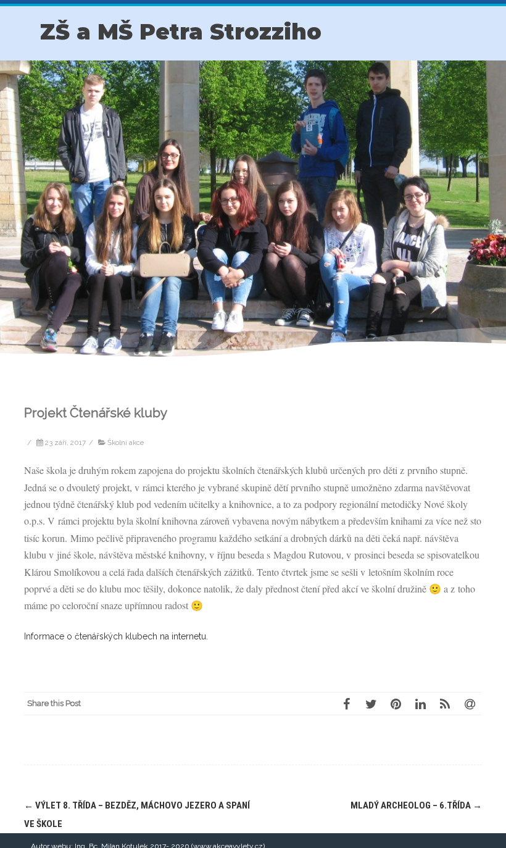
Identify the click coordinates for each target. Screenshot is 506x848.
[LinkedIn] (420, 703)
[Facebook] (346, 703)
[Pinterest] (395, 703)
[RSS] (445, 703)
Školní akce (125, 442)
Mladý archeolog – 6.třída (416, 805)
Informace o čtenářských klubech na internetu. (116, 636)
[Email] (469, 703)
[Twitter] (371, 703)
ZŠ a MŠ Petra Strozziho (180, 32)
